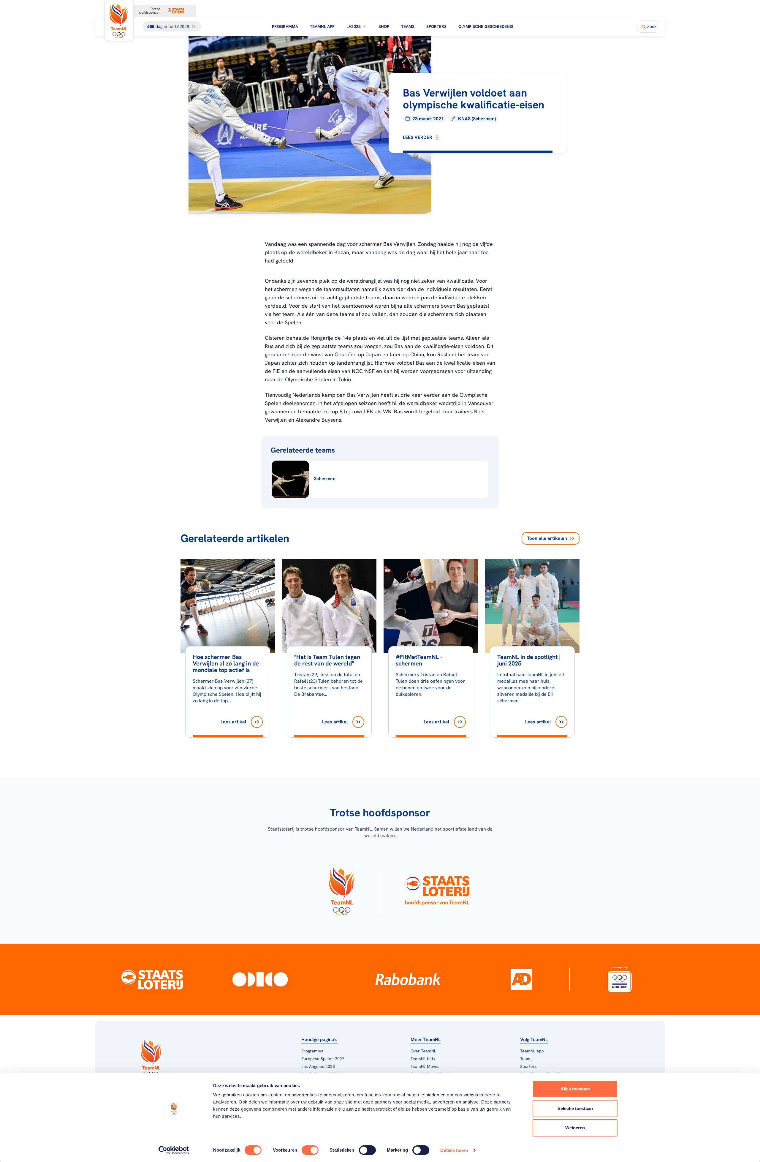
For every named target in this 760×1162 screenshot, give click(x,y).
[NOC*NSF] (619, 979)
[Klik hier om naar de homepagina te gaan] (119, 20)
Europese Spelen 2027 (322, 1058)
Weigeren (575, 1127)
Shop (384, 26)
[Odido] (260, 979)
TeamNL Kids (423, 1058)
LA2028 (353, 26)
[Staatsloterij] (152, 979)
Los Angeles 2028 (318, 1066)
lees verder (417, 137)
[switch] (310, 1150)
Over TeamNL (423, 1051)
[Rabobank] (408, 979)
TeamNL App (322, 26)
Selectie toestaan (575, 1108)
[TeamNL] (341, 889)
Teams (407, 26)
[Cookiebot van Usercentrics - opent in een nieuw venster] (174, 1150)
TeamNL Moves (425, 1066)
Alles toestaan (575, 1088)
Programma (285, 26)
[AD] (521, 979)
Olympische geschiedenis (485, 26)
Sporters (436, 26)
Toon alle (547, 538)
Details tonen (454, 1150)
